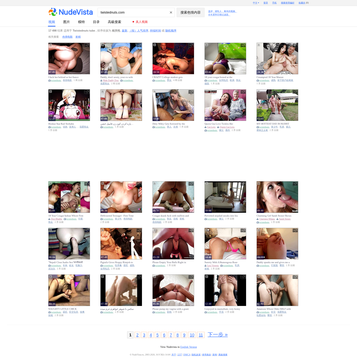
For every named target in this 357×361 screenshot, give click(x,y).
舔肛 (125, 265)
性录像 (118, 265)
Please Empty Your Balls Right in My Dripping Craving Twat (169, 262)
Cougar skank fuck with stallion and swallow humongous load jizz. (170, 215)
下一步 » (218, 334)
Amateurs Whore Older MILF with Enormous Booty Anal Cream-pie (274, 309)
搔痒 (227, 130)
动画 (65, 127)
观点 (288, 127)
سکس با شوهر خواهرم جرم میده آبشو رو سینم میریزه (117, 309)
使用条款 (206, 354)
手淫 (221, 312)
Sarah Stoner (284, 219)
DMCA (187, 354)
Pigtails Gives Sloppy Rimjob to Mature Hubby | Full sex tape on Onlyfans (116, 262)
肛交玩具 (73, 312)
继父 (221, 130)
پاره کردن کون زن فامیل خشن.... (116, 123)
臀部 (282, 265)
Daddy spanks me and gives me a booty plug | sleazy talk (273, 262)
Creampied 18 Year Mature (270, 77)
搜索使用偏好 (287, 2)
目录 (96, 22)
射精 (78, 36)
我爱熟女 (104, 83)
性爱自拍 (261, 315)
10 (192, 335)
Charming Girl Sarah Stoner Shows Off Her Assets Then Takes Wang (274, 215)
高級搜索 (114, 22)
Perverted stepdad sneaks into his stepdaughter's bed (221, 215)
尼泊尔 (51, 269)
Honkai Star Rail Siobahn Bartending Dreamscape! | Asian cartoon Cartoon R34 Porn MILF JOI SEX (66, 123)
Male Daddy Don (110, 80)
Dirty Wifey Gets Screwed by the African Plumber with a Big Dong (169, 123)
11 (201, 335)
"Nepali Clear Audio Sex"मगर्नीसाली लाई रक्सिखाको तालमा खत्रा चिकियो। (65, 262)
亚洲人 (72, 127)
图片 (66, 22)
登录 (265, 2)
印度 (80, 219)
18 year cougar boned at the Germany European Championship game (222, 77)
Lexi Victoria (212, 265)
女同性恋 (223, 80)
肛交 (273, 312)
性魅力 (78, 265)
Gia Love (211, 127)
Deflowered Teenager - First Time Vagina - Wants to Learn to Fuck (117, 215)
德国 (207, 83)
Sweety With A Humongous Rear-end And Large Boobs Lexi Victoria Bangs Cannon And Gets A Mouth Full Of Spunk (222, 262)
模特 (81, 22)
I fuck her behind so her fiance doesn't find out (63, 77)
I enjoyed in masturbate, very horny (222, 309)
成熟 (273, 80)
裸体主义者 (262, 130)
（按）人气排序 (138, 30)
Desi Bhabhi (56, 219)
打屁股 (274, 265)
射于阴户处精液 (285, 80)
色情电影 (67, 36)
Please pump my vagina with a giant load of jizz (170, 309)
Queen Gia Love (227, 127)
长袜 (65, 265)
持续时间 (155, 30)
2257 (180, 354)
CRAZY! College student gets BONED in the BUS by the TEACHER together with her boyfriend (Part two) (167, 77)
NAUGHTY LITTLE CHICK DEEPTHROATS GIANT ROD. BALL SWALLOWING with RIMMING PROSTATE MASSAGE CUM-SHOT (65, 309)
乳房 (282, 127)
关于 (174, 354)
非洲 (175, 127)
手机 (274, 2)
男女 (169, 80)
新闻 (215, 354)
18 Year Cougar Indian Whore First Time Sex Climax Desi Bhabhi (65, 215)
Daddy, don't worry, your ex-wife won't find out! (116, 77)
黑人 (169, 127)
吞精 (175, 219)
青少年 (274, 127)
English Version (188, 347)
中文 (255, 2)
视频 (51, 22)
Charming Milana (267, 219)
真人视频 (142, 21)
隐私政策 (196, 354)
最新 (124, 30)
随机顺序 (170, 30)
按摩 (82, 312)
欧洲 (232, 80)
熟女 (238, 80)
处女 (71, 265)
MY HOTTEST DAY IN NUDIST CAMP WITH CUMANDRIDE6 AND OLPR (273, 123)
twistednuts (56, 80)
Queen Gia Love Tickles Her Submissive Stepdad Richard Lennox (219, 123)
